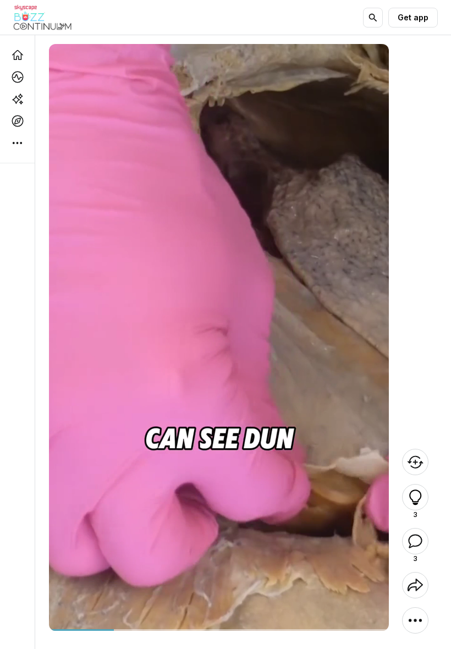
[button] (415, 497)
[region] (219, 630)
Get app (413, 17)
